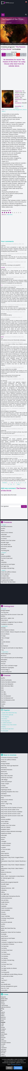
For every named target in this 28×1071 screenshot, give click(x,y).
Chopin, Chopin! (5, 783)
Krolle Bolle (4, 534)
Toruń (2, 1046)
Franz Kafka (4, 801)
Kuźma (2, 839)
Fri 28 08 (11, 54)
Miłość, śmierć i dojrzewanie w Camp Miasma (12, 876)
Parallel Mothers (5, 902)
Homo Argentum (5, 574)
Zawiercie (3, 1056)
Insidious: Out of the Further (8, 540)
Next (18, 484)
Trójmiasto (4, 1047)
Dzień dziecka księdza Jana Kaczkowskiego (12, 657)
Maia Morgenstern (17, 109)
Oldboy (3, 892)
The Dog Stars (4, 612)
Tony (2, 650)
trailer (25, 43)
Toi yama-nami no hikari (7, 580)
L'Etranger (3, 841)
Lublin (2, 1024)
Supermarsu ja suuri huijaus (8, 564)
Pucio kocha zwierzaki (6, 546)
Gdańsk (3, 1012)
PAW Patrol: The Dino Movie (8, 582)
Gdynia (2, 1014)
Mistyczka (3, 661)
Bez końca (3, 655)
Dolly (2, 560)
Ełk (1, 1010)
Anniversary (4, 767)
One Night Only (5, 566)
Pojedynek (3, 906)
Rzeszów (3, 1037)
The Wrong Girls (5, 550)
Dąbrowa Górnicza (5, 1007)
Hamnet (3, 805)
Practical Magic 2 (5, 669)
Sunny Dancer (4, 620)
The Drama (4, 948)
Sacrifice (3, 528)
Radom (3, 1032)
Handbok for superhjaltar (7, 667)
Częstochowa (4, 1005)
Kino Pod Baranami (6, 696)
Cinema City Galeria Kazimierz (8, 682)
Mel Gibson (9, 22)
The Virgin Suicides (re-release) (9, 968)
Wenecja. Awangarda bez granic (9, 986)
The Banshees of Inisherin (7, 944)
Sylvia (2, 336)
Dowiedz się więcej (16, 1064)
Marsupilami (4, 659)
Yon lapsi (3, 636)
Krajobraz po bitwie (6, 833)
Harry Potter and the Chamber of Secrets (11, 807)
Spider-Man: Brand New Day (9, 712)
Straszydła (5, 730)
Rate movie (9, 214)
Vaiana (2, 982)
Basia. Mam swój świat (7, 775)
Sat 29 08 (14, 54)
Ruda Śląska (4, 1034)
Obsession (3, 886)
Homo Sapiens (4, 821)
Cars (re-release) (5, 634)
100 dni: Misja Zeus (6, 653)
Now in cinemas (10, 755)
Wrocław (3, 1052)
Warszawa (3, 1049)
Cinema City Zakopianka (7, 684)
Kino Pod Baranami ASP (7, 698)
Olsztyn (3, 1027)
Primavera (3, 548)
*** (2, 285)
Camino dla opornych (6, 781)
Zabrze (3, 1054)
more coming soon (7, 671)
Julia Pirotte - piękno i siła (7, 618)
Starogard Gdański (6, 1042)
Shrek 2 (3, 926)
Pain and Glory (4, 900)
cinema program (8, 43)
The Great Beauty (5, 954)
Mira (2, 640)
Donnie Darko (4, 787)
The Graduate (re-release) (7, 630)
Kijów (2, 690)
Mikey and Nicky (5, 855)
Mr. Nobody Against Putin (7, 878)
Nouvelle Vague (5, 542)
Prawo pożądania (5, 910)
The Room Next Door (6, 964)
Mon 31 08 (21, 54)
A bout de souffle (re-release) (8, 572)
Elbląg (2, 1008)
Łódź (2, 1025)
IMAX (2, 688)
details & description (18, 43)
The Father (4, 952)
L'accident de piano (6, 843)
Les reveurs (4, 538)
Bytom (2, 1002)
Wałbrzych (3, 1051)
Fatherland (3, 793)
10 (11, 484)
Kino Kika (3, 692)
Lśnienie (3, 851)
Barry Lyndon (4, 773)
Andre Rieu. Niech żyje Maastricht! (9, 765)
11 (13, 484)
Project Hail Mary (5, 916)
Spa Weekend (4, 646)
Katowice (3, 1019)
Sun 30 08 (18, 54)
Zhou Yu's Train (5, 988)
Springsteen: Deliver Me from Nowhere (11, 932)
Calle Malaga (4, 779)
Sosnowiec (3, 1041)
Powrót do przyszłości (6, 908)
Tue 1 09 (25, 54)
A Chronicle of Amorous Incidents (9, 757)
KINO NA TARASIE (5, 827)
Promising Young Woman (7, 918)
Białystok (3, 997)
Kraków (3, 1022)
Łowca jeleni (4, 990)
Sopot (2, 1039)
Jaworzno (3, 1017)
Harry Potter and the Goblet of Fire (10, 809)
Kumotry (3, 837)
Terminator (4, 940)
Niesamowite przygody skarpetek (9, 882)
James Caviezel (8, 109)
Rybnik (2, 1036)
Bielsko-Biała (4, 998)
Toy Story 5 (4, 980)
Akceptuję (18, 1068)
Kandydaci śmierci (5, 578)
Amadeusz (3, 761)
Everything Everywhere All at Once (9, 791)
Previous (4, 482)
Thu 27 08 (7, 54)
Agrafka (3, 678)
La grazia (3, 847)
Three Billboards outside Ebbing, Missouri (11, 974)
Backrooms (4, 771)
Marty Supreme (5, 853)
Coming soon (9, 606)
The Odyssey (5, 716)
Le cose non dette (5, 849)
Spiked (2, 930)
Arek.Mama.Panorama (6, 526)
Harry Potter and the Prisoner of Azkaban (11, 811)
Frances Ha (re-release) (7, 532)
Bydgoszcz (4, 1000)
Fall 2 (2, 644)
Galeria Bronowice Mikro (7, 686)
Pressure (3, 663)
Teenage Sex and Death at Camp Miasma (12, 648)
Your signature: (5, 506)
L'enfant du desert (5, 536)
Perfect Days (4, 904)
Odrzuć (9, 1068)
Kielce (2, 1020)
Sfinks (2, 706)
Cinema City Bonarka (6, 680)
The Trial (3, 966)
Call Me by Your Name (6, 777)
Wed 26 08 (3, 54)
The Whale (3, 970)
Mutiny (2, 530)
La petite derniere (5, 642)
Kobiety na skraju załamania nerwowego (11, 831)
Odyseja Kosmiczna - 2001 (7, 888)
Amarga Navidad (5, 610)
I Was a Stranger (5, 638)
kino (10, 2)
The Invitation (4, 956)
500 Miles (3, 628)
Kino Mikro (3, 694)
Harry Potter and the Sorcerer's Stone (10, 813)
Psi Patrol (4, 718)
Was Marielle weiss (5, 544)
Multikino (3, 702)
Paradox (3, 704)
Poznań (3, 1030)
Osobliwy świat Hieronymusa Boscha (10, 896)
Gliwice (2, 1015)
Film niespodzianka (6, 795)
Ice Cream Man (5, 576)
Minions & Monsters (6, 872)
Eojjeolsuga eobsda (6, 789)
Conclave (3, 785)
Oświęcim (3, 1029)
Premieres (8, 522)
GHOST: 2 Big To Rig (6, 803)
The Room (3, 962)
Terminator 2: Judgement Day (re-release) (11, 622)
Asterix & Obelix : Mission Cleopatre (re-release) (13, 632)
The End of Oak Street (6, 558)
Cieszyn (3, 1003)
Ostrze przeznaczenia (6, 898)
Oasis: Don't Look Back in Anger (9, 665)
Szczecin (3, 1044)
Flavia (2, 554)
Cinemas (7, 675)
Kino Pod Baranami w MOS (8, 700)
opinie (1, 45)
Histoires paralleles (6, 556)
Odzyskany (3, 562)
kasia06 (3, 267)
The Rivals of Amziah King (7, 568)
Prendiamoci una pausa (7, 624)
